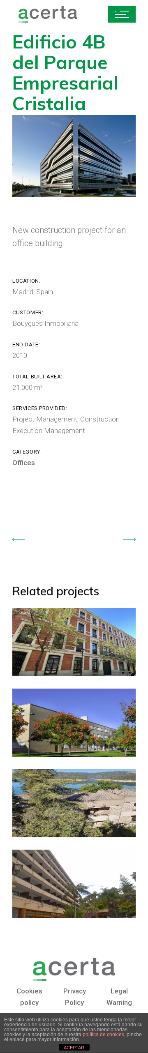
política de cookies (103, 1034)
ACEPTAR (74, 1047)
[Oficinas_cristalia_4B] (74, 156)
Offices (23, 463)
